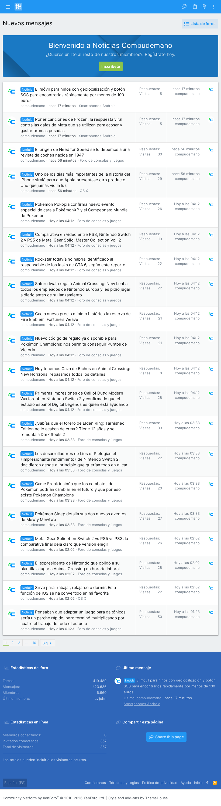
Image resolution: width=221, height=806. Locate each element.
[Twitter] (207, 797)
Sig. (46, 643)
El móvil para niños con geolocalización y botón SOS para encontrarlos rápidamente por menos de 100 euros (72, 95)
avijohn (100, 698)
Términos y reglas (124, 782)
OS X (84, 191)
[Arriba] (207, 783)
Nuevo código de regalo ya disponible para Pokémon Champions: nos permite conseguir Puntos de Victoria (73, 344)
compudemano (32, 106)
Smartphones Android (97, 106)
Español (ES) (15, 782)
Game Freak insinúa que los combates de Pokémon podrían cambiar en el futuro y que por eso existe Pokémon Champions (70, 489)
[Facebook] (183, 797)
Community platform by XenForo (54, 798)
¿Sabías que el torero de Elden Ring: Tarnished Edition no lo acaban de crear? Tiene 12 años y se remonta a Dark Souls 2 (72, 429)
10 (34, 643)
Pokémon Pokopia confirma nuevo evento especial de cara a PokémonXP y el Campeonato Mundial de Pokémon (74, 210)
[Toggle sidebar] (213, 6)
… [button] (26, 643)
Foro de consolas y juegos (102, 160)
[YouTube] (215, 797)
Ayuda (186, 782)
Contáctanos (95, 782)
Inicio (198, 782)
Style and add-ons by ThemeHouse (138, 798)
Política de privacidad (159, 782)
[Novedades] (204, 6)
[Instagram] (191, 797)
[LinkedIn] (199, 797)
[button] (8, 7)
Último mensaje (136, 667)
